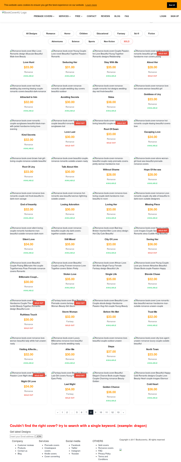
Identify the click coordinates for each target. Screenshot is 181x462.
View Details (28, 54)
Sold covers (103, 445)
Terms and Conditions (103, 458)
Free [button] (78, 16)
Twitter (74, 447)
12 (112, 412)
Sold (126, 41)
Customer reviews (26, 445)
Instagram (75, 450)
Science (75, 41)
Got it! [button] (172, 5)
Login (163, 16)
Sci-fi (136, 33)
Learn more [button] (91, 5)
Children (83, 33)
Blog (117, 16)
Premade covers (52, 445)
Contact (91, 16)
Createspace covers (50, 449)
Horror (67, 33)
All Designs (31, 33)
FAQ (127, 16)
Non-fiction (109, 41)
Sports (92, 41)
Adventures (57, 41)
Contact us (22, 450)
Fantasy (121, 33)
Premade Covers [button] (43, 16)
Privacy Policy (104, 453)
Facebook (75, 445)
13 (118, 412)
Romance (50, 33)
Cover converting (52, 456)
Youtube (75, 453)
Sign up (175, 16)
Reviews (105, 16)
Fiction (151, 33)
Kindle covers (51, 453)
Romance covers (105, 447)
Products (22, 447)
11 (106, 412)
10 (101, 412)
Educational (102, 33)
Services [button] (64, 16)
